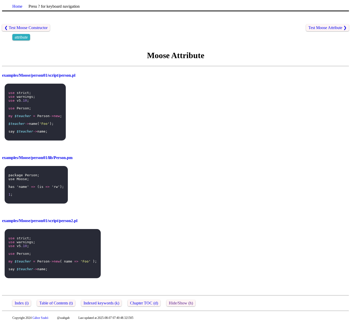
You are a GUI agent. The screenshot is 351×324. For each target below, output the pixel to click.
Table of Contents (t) (56, 303)
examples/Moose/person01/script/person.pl (38, 75)
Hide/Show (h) (181, 303)
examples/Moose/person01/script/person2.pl (39, 220)
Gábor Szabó (40, 318)
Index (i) (22, 303)
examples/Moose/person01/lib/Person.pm (37, 157)
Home (17, 6)
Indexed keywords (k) (101, 303)
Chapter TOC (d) (144, 303)
